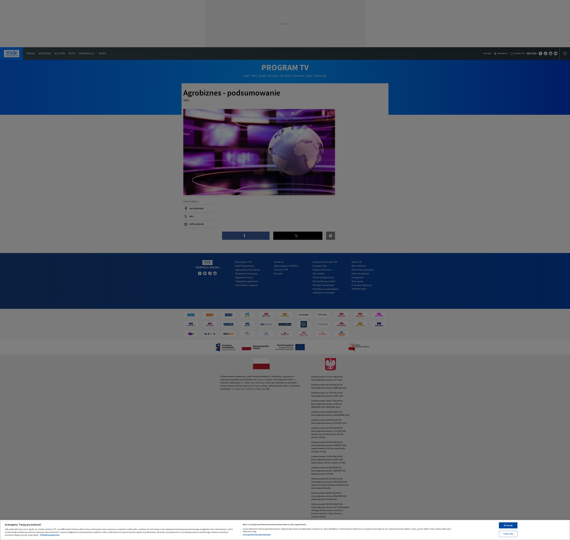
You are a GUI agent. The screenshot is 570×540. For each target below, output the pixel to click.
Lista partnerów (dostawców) (256, 534)
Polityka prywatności (50, 535)
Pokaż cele (508, 534)
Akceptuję (508, 525)
